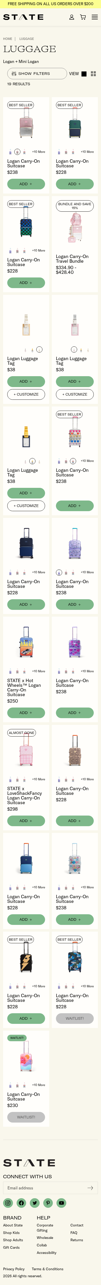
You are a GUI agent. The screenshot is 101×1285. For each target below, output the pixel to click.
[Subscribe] (90, 1188)
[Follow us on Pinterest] (48, 1203)
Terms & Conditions (47, 1269)
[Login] (71, 17)
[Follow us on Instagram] (8, 1203)
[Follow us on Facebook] (21, 1203)
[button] (10, 152)
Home (7, 39)
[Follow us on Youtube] (61, 1203)
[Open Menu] (95, 17)
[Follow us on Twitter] (35, 1203)
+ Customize (26, 394)
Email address (20, 1188)
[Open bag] (82, 17)
